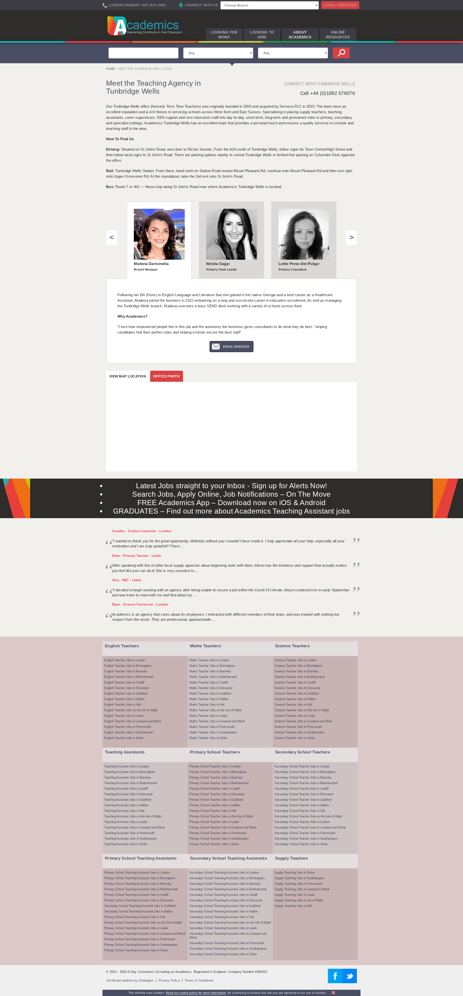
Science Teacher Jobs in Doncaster (297, 688)
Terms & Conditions (199, 980)
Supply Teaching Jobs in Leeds (294, 895)
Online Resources (338, 34)
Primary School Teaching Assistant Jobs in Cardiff (136, 895)
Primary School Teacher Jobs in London (215, 766)
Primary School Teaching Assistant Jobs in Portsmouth (139, 939)
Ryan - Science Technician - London (140, 604)
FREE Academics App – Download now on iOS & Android (231, 503)
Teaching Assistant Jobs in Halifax (126, 805)
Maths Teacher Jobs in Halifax (208, 699)
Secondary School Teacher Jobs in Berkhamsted (305, 783)
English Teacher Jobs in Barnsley (125, 671)
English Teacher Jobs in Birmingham (127, 666)
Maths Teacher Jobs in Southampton (213, 732)
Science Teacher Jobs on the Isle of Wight (301, 710)
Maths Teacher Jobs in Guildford (210, 693)
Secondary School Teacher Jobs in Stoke (301, 844)
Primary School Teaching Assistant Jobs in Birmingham (140, 878)
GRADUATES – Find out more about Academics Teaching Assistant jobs (231, 511)
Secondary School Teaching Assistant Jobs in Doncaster (225, 900)
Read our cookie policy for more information (196, 993)
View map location (127, 376)
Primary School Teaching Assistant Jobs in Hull (134, 917)
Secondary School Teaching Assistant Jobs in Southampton (227, 948)
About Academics (300, 34)
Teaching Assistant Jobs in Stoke (125, 844)
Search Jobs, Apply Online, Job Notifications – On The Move (231, 494)
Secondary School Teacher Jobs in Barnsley (303, 777)
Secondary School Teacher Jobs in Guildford (303, 799)
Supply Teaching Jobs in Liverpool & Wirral (301, 889)
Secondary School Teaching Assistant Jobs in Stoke (223, 954)
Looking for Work (224, 34)
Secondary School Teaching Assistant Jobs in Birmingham (227, 878)
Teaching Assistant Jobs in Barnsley (127, 777)
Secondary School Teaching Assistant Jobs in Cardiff (223, 895)
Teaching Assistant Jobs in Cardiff (126, 788)
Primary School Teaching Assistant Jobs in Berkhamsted (140, 889)
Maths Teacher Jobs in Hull (206, 704)
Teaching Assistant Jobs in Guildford (127, 799)
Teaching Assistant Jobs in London (126, 766)
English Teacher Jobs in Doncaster (126, 688)
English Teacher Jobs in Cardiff (124, 682)
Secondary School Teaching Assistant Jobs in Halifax (138, 911)
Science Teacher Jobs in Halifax (295, 699)
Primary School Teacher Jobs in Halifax (214, 805)
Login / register (340, 5)
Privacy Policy (169, 980)
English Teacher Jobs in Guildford (125, 693)
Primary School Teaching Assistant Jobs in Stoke (136, 950)
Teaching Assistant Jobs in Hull (124, 811)
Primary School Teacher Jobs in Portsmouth (217, 833)
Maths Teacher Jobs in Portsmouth (211, 727)
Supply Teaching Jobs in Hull (293, 906)
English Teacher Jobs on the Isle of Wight (131, 710)
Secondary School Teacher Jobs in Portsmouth (304, 833)
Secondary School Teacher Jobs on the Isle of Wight (308, 816)
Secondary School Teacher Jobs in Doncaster (303, 794)
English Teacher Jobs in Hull (122, 704)
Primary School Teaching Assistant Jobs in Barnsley (137, 883)
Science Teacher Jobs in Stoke (294, 738)
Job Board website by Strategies (130, 980)
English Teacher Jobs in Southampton (128, 732)
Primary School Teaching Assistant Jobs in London (137, 872)
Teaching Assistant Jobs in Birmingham (129, 772)
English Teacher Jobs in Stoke (123, 738)
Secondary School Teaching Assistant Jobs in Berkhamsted (227, 889)
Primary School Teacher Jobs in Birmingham (218, 772)
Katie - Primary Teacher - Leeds (136, 555)
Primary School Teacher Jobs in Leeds (214, 822)
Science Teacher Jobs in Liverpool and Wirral (303, 721)
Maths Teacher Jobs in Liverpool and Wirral (217, 721)
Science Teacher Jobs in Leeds (294, 715)
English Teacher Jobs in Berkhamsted (128, 677)
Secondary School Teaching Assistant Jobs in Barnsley (224, 883)
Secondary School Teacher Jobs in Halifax (301, 805)
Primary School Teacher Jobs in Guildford (216, 799)
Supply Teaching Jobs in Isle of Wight (298, 900)
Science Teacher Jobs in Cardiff (294, 682)
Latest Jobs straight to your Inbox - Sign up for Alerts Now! (231, 486)
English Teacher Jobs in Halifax (124, 699)
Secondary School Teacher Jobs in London (302, 766)
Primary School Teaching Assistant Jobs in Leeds (136, 928)
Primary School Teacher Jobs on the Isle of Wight (221, 816)
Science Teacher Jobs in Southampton (299, 732)
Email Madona (236, 346)
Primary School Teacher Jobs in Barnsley (216, 777)
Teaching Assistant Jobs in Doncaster (128, 794)
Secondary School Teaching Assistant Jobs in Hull (221, 917)
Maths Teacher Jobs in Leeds (208, 715)
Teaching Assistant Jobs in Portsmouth (129, 833)
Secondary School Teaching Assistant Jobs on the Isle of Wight (230, 922)
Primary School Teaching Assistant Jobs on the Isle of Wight (143, 922)
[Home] (145, 25)
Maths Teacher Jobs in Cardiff (208, 682)
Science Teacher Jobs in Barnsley (296, 671)
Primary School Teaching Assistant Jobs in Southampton (140, 945)
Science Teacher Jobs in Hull (293, 704)
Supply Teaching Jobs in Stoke (294, 872)
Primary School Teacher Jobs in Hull (212, 811)
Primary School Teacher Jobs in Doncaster (216, 794)
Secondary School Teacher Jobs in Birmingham (305, 772)
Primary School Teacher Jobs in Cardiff (214, 788)
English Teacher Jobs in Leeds (124, 715)
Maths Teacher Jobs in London (209, 660)
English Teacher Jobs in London (124, 660)
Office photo (166, 376)
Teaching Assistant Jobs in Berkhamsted (130, 783)
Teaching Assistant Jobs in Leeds (125, 822)
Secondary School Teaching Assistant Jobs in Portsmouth (226, 943)
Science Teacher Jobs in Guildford (296, 693)
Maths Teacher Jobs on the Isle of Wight (215, 710)
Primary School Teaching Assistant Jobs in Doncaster (138, 900)
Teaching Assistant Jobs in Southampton (130, 838)
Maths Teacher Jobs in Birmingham (212, 666)
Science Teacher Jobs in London (295, 660)
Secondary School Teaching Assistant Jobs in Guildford (140, 906)
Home (110, 68)
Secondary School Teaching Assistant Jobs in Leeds (223, 928)
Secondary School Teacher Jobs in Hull (299, 811)
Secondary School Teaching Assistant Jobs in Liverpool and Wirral (227, 935)
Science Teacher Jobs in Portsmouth (298, 727)
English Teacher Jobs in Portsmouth (127, 727)
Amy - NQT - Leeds (126, 580)
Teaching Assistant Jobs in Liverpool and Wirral (134, 827)
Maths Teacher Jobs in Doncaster (211, 688)
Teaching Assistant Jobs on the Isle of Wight (132, 816)
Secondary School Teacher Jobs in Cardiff (301, 788)
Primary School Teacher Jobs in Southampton (218, 838)
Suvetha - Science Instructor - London (141, 531)
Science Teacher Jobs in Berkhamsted (299, 677)
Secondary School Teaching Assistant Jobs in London (224, 872)
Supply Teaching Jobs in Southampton (299, 878)
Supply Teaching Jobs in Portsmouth (298, 883)
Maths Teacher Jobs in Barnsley (210, 671)
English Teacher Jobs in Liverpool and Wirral (132, 721)
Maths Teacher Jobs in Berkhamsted (213, 677)
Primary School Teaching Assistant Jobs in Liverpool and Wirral (144, 933)
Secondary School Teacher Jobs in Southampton (305, 838)
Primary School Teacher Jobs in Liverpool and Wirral (222, 827)
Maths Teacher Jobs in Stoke (208, 738)
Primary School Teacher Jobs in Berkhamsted (218, 783)
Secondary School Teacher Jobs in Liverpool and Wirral (309, 827)
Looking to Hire (262, 34)
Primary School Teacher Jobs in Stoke (214, 844)
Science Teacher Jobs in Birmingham (298, 666)
